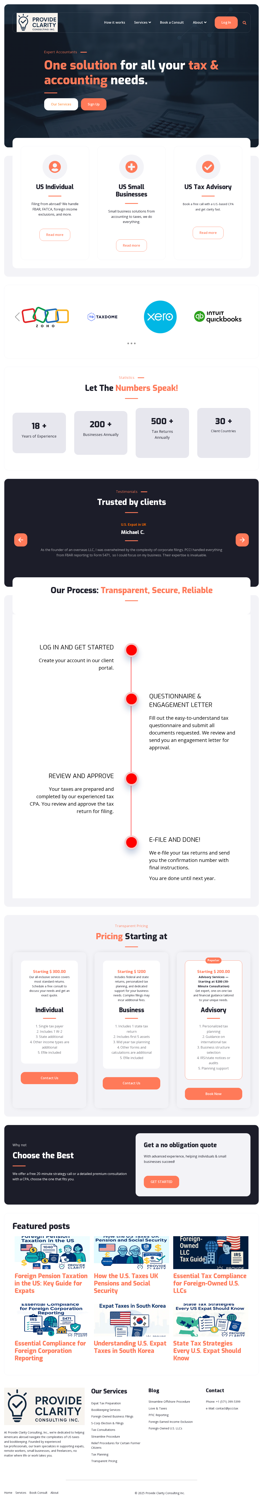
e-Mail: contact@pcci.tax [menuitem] (222, 1408)
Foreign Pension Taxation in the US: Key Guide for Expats (51, 1283)
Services (141, 22)
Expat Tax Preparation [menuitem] (106, 1403)
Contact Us (49, 1078)
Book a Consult (172, 22)
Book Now (213, 1094)
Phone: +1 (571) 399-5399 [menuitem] (223, 1402)
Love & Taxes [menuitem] (158, 1408)
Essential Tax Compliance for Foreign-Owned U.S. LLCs (210, 1283)
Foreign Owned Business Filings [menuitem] (112, 1416)
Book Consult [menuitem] (38, 1493)
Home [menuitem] (8, 1493)
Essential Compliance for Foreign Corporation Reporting (50, 1351)
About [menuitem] (55, 1493)
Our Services (61, 104)
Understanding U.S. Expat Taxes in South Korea (130, 1347)
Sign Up (94, 104)
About (198, 22)
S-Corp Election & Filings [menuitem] (107, 1423)
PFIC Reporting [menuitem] (158, 1415)
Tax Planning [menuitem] (99, 1454)
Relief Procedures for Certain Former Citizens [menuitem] (115, 1445)
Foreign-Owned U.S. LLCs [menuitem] (165, 1428)
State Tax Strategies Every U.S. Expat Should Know (207, 1351)
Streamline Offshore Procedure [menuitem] (169, 1402)
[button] (245, 316)
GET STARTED (161, 1181)
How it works (114, 22)
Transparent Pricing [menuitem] (104, 1461)
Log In (226, 22)
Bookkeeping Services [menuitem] (105, 1410)
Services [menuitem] (20, 1493)
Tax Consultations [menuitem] (103, 1430)
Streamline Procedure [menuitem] (105, 1436)
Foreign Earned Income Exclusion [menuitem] (171, 1422)
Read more (54, 234)
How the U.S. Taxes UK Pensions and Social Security (126, 1283)
